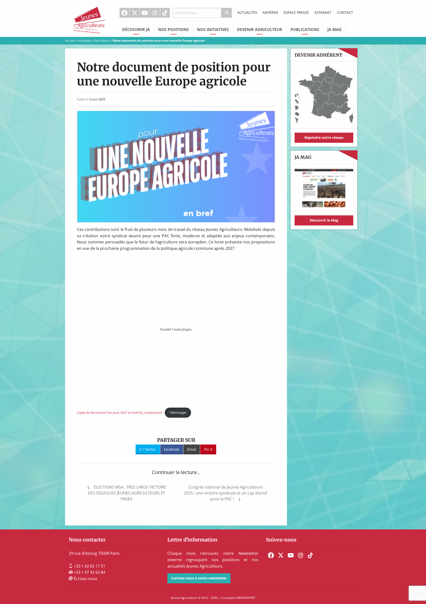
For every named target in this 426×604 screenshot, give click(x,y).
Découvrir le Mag (324, 220)
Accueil (70, 40)
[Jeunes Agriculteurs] (89, 18)
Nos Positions (173, 29)
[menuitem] (125, 13)
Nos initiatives (213, 29)
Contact (345, 12)
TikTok (165, 13)
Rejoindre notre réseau (323, 137)
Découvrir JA (136, 29)
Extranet (323, 12)
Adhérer (270, 12)
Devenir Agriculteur (259, 29)
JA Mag (334, 29)
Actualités (247, 12)
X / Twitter (147, 449)
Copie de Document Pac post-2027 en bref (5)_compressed (119, 412)
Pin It (208, 449)
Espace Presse (296, 12)
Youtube (145, 13)
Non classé (101, 40)
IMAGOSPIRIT (246, 598)
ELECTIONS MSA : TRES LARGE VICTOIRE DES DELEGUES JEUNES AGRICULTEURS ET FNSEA (127, 493)
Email (191, 449)
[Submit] (226, 13)
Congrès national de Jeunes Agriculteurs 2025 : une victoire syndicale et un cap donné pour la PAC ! (225, 493)
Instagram (155, 13)
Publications (304, 29)
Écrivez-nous (85, 578)
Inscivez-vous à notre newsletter (199, 578)
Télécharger (177, 412)
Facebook (124, 13)
